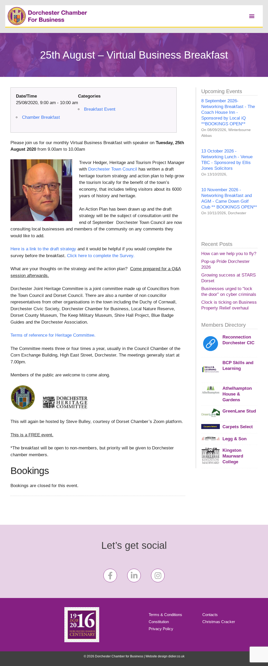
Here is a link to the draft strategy (43, 248)
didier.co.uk (176, 656)
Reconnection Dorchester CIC (238, 340)
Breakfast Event (99, 109)
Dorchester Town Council (113, 169)
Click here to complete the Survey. (101, 255)
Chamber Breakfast (41, 117)
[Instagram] (158, 575)
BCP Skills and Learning (237, 365)
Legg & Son (234, 438)
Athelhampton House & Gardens (237, 394)
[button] (252, 16)
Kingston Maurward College (232, 456)
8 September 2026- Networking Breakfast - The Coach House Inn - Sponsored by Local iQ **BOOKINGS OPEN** (228, 112)
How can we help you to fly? (228, 253)
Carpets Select (237, 426)
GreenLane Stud (239, 411)
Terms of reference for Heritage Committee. (53, 335)
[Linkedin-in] (134, 575)
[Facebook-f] (110, 575)
